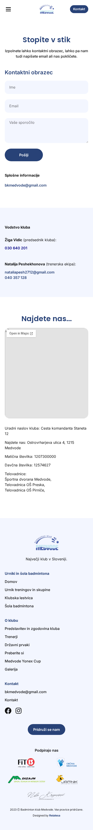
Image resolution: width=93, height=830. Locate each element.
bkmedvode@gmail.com (25, 185)
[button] (8, 9)
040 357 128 (16, 277)
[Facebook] (8, 710)
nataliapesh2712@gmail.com (29, 272)
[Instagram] (18, 710)
